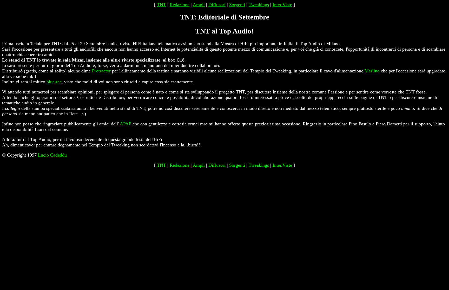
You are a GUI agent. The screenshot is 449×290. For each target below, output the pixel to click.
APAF (125, 123)
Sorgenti (237, 4)
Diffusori (217, 4)
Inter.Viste (282, 4)
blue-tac (54, 81)
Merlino (372, 70)
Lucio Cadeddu (52, 155)
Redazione (179, 4)
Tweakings (259, 4)
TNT (161, 4)
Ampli (199, 4)
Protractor (101, 70)
